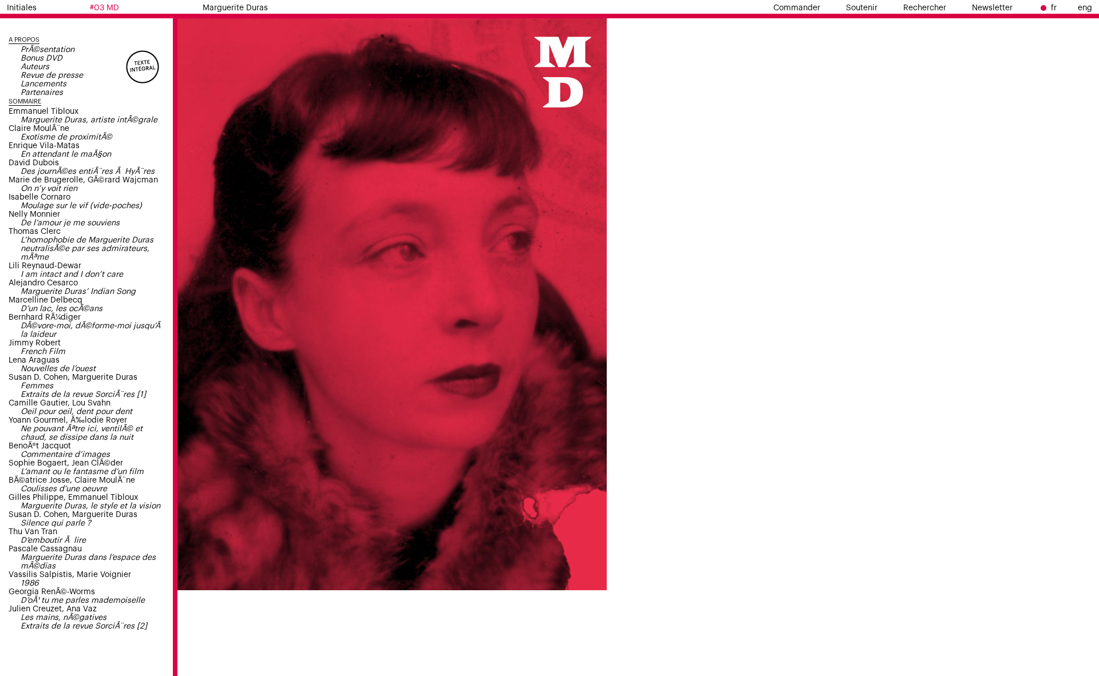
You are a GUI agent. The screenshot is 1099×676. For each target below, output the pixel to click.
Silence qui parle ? (56, 523)
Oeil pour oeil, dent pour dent (76, 412)
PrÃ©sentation (47, 50)
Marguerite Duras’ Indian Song (78, 292)
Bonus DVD (41, 58)
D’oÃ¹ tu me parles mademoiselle (83, 601)
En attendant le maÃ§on (66, 154)
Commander (796, 8)
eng (1085, 8)
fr (1054, 8)
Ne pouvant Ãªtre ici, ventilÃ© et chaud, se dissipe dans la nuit (82, 433)
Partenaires (42, 93)
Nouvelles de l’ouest (58, 369)
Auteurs (35, 67)
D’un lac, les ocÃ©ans (61, 309)
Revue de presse (52, 75)
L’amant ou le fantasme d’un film (82, 472)
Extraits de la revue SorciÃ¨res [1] (83, 395)
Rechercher (924, 8)
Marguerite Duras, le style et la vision (90, 506)
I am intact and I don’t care (72, 275)
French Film (43, 352)
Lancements (43, 84)
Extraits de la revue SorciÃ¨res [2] (84, 626)
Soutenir (861, 8)
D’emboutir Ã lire (53, 540)
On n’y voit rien (49, 189)
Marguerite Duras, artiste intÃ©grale (89, 120)
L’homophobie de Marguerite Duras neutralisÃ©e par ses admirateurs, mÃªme (87, 248)
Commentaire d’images (65, 455)
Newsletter (992, 8)
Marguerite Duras (235, 8)
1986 (30, 583)
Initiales (22, 8)
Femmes (37, 386)
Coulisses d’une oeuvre (64, 489)
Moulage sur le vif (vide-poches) (81, 206)
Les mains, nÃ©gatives (63, 618)
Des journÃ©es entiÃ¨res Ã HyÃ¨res (88, 172)
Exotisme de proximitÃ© (66, 137)
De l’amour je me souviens (70, 223)
